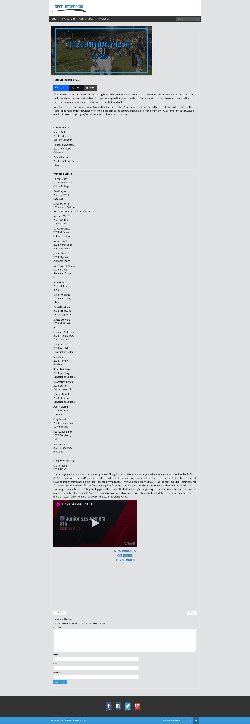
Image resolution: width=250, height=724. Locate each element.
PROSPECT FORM (68, 18)
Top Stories (103, 18)
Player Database (86, 18)
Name (55, 654)
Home (53, 18)
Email (55, 663)
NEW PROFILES (125, 550)
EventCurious (186, 720)
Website (56, 672)
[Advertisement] (125, 587)
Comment (58, 627)
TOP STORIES (125, 560)
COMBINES (125, 555)
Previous (60, 612)
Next (191, 612)
